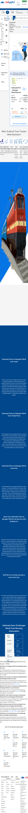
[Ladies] (4, 53)
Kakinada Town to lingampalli (16, 736)
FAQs (12, 786)
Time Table (24, 88)
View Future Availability (19, 123)
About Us (13, 780)
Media (12, 799)
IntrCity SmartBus (24, 3)
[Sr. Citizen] (4, 57)
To (11, 10)
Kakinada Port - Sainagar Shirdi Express (16, 89)
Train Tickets (18, 3)
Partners (13, 788)
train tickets (18, 691)
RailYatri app (17, 684)
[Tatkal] (1, 56)
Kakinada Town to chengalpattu (7, 754)
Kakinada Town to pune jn (15, 744)
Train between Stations (3, 801)
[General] (1, 53)
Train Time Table (2, 790)
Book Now (17, 116)
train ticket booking (13, 711)
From (3, 10)
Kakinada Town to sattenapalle (7, 764)
